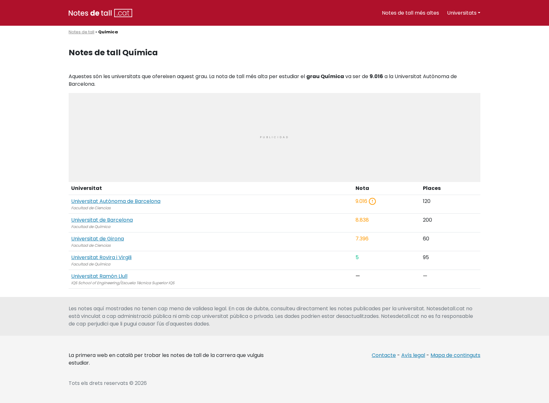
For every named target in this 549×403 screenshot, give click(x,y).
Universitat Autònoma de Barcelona (115, 201)
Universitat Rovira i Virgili (101, 257)
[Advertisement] (274, 137)
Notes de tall (81, 32)
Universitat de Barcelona (102, 220)
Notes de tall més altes (410, 13)
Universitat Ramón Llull (99, 276)
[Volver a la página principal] (100, 12)
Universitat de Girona (97, 238)
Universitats (462, 13)
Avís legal (413, 355)
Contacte (384, 355)
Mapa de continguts (455, 355)
